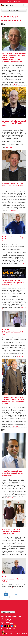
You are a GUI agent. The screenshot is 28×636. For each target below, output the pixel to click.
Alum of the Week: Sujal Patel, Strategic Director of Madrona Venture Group (12, 473)
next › (3, 597)
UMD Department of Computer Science (11, 5)
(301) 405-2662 (10, 623)
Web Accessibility (5, 628)
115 (9, 594)
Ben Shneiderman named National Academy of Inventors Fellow (13, 579)
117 (16, 594)
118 (19, 594)
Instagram (8, 626)
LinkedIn (12, 626)
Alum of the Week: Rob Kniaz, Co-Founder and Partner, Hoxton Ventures (14, 186)
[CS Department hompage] (14, 632)
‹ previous (8, 592)
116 (12, 594)
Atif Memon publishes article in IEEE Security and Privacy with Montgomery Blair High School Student (13, 400)
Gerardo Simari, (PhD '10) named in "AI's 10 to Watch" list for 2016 (14, 123)
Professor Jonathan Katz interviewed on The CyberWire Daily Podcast (13, 283)
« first (3, 592)
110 (16, 592)
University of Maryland (14, 1)
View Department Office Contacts (8, 612)
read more (15, 84)
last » (7, 597)
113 (2, 594)
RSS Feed (15, 626)
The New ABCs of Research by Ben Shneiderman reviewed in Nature (13, 239)
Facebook (2, 626)
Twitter (5, 626)
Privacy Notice (12, 628)
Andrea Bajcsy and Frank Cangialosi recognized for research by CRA (11, 531)
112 (23, 592)
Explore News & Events (14, 10)
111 (19, 592)
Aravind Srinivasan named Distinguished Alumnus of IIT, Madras (12, 332)
